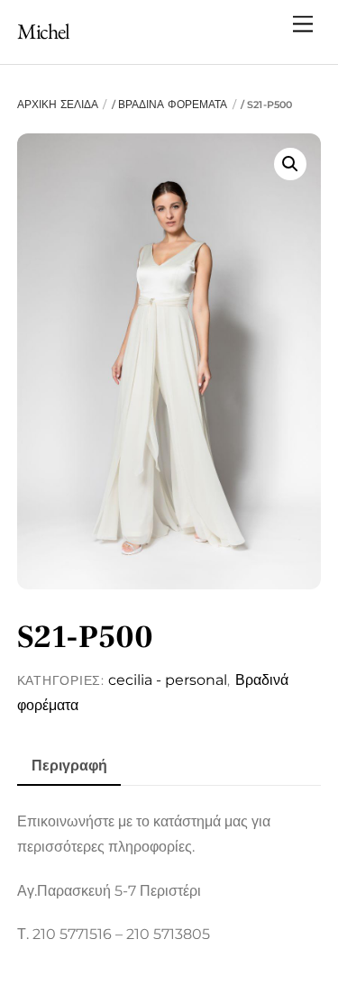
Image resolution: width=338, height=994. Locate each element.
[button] (290, 164)
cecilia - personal (167, 680)
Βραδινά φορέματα (173, 104)
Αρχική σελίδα (57, 104)
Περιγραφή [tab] (69, 765)
